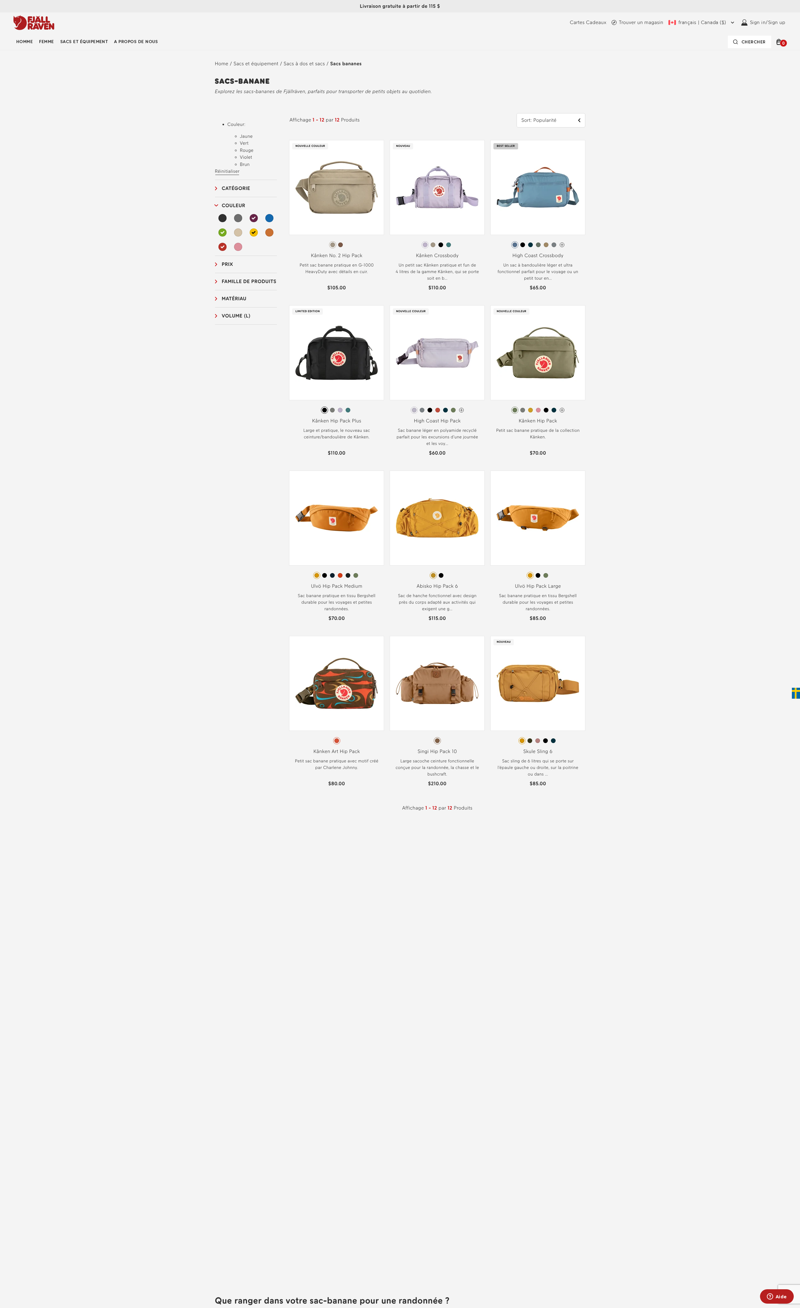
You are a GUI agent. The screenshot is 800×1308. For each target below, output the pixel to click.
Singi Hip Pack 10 (437, 751)
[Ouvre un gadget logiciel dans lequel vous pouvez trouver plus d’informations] (777, 1297)
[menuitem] (24, 42)
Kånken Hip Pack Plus (336, 421)
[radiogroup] (336, 245)
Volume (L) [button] (236, 316)
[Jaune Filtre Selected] (254, 232)
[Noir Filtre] (223, 218)
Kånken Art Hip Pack (336, 751)
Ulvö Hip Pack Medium (336, 586)
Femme (46, 41)
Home (221, 64)
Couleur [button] (233, 205)
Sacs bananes (346, 64)
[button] (780, 42)
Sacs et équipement (84, 41)
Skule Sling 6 (537, 751)
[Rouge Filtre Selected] (223, 247)
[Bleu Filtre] (269, 218)
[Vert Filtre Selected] (223, 232)
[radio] (332, 244)
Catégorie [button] (236, 188)
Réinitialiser (227, 171)
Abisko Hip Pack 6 (437, 586)
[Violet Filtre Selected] (254, 218)
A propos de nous (136, 41)
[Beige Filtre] (238, 232)
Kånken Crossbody (437, 255)
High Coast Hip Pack (437, 421)
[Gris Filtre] (238, 218)
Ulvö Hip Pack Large (538, 586)
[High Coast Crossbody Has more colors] (562, 244)
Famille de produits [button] (249, 281)
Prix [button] (227, 264)
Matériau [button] (234, 299)
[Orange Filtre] (269, 232)
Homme (24, 41)
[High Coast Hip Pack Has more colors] (461, 410)
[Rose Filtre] (238, 247)
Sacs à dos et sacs (304, 64)
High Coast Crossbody (537, 255)
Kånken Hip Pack (538, 421)
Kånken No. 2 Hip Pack (336, 255)
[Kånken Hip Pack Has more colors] (562, 410)
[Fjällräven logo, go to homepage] (33, 22)
